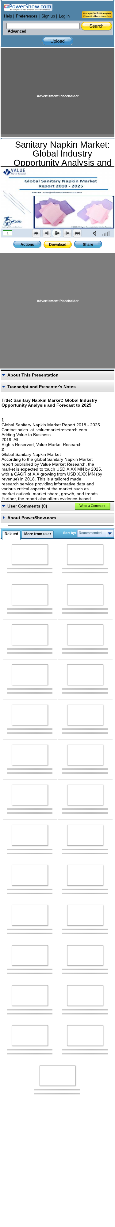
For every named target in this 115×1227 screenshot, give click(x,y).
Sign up (48, 16)
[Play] (56, 233)
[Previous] (46, 233)
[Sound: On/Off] (96, 233)
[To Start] (36, 233)
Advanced (17, 31)
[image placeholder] (30, 554)
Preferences (26, 16)
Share (88, 244)
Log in (64, 16)
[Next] (67, 233)
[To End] (77, 233)
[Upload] (57, 41)
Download (57, 244)
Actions (27, 244)
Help (8, 16)
